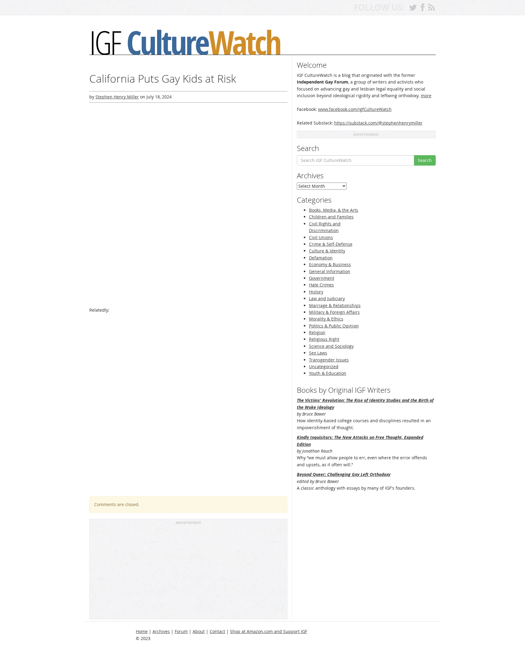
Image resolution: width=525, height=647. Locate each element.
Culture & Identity (327, 251)
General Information (329, 271)
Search (425, 160)
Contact (217, 631)
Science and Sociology (331, 346)
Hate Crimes (321, 285)
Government (321, 278)
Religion (317, 332)
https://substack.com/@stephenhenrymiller (378, 123)
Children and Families (331, 217)
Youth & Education (327, 373)
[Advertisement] (188, 571)
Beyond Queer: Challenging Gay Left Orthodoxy (343, 474)
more (426, 95)
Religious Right (324, 339)
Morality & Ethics (326, 319)
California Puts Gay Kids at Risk (162, 78)
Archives (161, 631)
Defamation (321, 258)
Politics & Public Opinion (334, 326)
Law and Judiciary (327, 298)
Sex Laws (318, 353)
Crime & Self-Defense (330, 244)
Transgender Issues (329, 360)
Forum (181, 631)
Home (142, 631)
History (316, 292)
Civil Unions (321, 237)
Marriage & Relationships (335, 305)
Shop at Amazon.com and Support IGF (268, 631)
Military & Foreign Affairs (334, 312)
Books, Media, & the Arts (333, 210)
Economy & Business (330, 264)
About (199, 631)
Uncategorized (323, 366)
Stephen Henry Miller (117, 97)
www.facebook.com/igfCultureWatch (355, 109)
